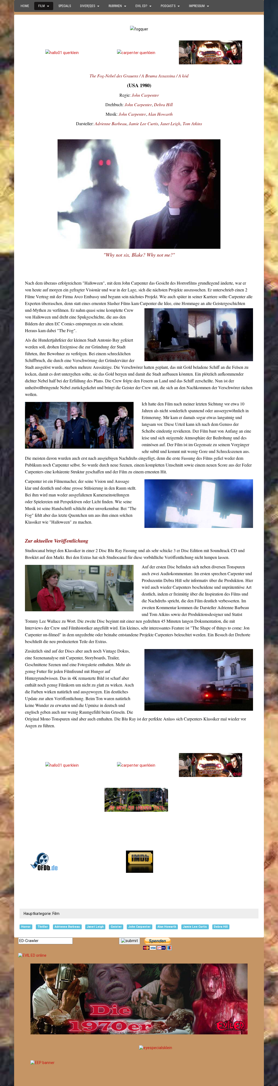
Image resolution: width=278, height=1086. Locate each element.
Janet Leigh (170, 123)
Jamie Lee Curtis (143, 123)
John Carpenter (145, 95)
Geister (116, 926)
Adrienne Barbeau (111, 123)
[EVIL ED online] (139, 955)
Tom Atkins (192, 123)
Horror (25, 926)
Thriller (42, 926)
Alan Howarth (160, 114)
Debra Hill (163, 104)
